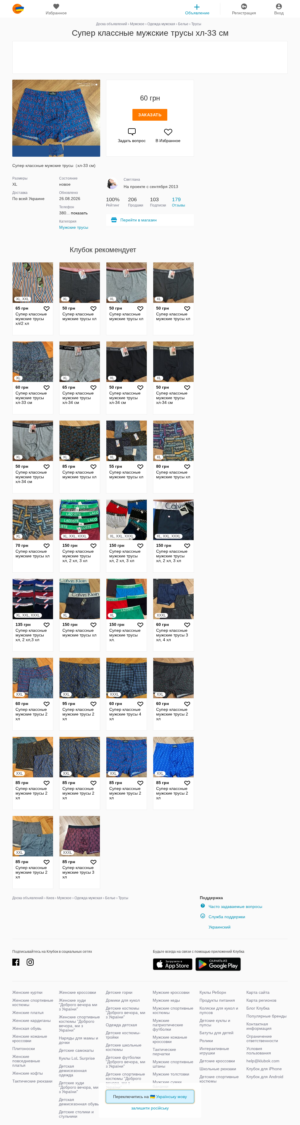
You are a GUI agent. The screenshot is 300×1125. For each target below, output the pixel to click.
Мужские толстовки (171, 1074)
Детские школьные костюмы (124, 1047)
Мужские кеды (166, 1000)
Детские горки (119, 992)
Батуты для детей (216, 1032)
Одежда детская (121, 1024)
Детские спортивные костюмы (219, 1078)
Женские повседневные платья (26, 1061)
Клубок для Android (264, 1076)
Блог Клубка (258, 1008)
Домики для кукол (123, 1000)
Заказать (149, 114)
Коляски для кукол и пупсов (219, 1010)
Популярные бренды (266, 1016)
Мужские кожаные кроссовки (170, 1039)
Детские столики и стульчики (76, 1114)
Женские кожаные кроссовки (29, 1038)
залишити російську (150, 1108)
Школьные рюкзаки (218, 1068)
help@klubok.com (262, 1061)
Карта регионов (261, 1000)
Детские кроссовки (217, 1061)
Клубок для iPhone (264, 1068)
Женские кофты (27, 1073)
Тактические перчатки (164, 1051)
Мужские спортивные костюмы (173, 1010)
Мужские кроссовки (171, 992)
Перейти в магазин (138, 220)
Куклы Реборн (213, 992)
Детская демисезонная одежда (73, 1070)
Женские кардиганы (31, 1020)
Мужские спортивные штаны (173, 1063)
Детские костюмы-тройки (123, 1034)
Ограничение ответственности (262, 1038)
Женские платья (28, 1012)
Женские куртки (27, 992)
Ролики (206, 1040)
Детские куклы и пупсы (215, 1022)
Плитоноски (23, 1048)
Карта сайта (258, 992)
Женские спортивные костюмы (32, 1002)
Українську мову (171, 1096)
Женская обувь (26, 1028)
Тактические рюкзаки (32, 1081)
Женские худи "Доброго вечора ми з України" (78, 1004)
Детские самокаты (76, 1050)
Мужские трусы (73, 227)
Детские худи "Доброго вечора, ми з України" (78, 1087)
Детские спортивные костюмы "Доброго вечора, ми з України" (125, 1081)
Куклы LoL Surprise (77, 1058)
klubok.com (18, 9)
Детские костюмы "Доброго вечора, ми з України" (125, 1012)
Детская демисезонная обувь (79, 1101)
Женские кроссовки (77, 992)
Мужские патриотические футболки (168, 1025)
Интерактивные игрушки (214, 1050)
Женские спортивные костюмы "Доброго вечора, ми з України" (79, 1023)
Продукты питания (217, 1000)
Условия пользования (258, 1050)
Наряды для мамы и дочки (78, 1040)
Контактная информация (259, 1026)
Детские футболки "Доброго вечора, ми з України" (125, 1061)
